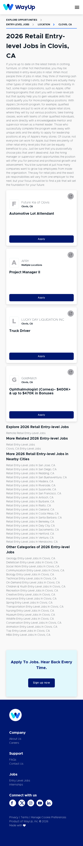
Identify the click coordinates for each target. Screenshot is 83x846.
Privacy (13, 817)
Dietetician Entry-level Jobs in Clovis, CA (32, 562)
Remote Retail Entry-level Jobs (26, 433)
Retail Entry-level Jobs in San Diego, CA (31, 469)
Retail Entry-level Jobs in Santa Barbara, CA (34, 517)
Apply (41, 239)
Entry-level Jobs (17, 24)
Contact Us (16, 763)
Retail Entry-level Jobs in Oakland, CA (30, 509)
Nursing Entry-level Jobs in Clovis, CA (30, 610)
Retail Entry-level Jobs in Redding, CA (30, 473)
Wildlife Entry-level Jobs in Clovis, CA (30, 619)
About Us (15, 739)
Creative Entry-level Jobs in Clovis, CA (30, 594)
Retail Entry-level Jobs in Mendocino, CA (32, 542)
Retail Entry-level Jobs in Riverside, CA (30, 485)
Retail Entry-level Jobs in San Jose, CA (30, 465)
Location (44, 24)
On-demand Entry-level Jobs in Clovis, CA (33, 582)
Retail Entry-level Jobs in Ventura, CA (30, 537)
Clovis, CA (65, 24)
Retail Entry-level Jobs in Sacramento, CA (32, 529)
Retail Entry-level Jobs (20, 444)
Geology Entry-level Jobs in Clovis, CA (30, 558)
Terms (25, 817)
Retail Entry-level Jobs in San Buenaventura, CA (36, 477)
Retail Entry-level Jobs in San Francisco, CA (33, 493)
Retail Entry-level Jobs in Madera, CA (29, 481)
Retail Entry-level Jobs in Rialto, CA (28, 505)
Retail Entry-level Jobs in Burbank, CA (30, 501)
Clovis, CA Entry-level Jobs (23, 448)
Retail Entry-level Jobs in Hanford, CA (30, 533)
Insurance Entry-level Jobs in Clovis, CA (31, 598)
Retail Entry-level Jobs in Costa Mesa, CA (32, 513)
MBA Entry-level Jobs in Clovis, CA (28, 635)
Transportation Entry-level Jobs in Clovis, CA (35, 606)
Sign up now (41, 682)
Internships (16, 784)
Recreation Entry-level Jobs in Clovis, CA (32, 590)
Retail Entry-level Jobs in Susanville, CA (31, 489)
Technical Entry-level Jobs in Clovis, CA (31, 578)
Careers (14, 743)
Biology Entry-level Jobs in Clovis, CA (30, 574)
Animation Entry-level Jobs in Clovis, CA (31, 627)
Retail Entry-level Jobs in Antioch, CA (29, 497)
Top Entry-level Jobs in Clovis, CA (28, 631)
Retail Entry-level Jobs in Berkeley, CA (30, 521)
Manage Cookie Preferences (48, 817)
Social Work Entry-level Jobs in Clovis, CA (32, 566)
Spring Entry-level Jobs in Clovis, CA (29, 602)
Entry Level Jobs (19, 780)
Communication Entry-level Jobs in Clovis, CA (35, 570)
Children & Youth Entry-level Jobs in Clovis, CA (35, 586)
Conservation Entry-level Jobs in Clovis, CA (33, 623)
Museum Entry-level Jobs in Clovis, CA (30, 614)
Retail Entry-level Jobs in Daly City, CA (30, 525)
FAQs (12, 759)
